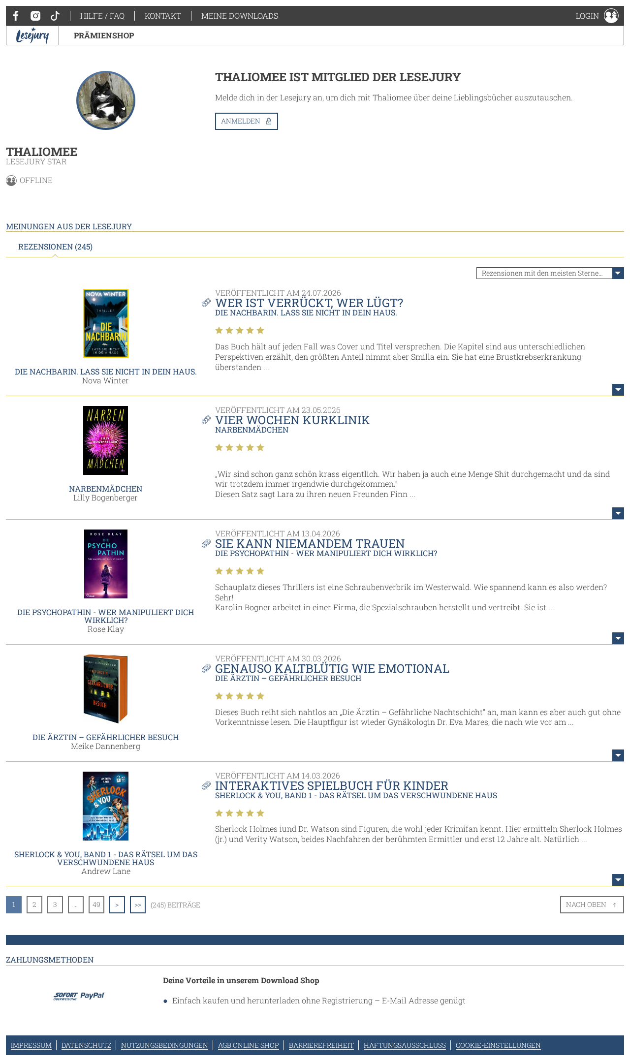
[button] (597, 16)
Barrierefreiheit (321, 1045)
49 (96, 904)
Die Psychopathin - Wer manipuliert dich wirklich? (105, 616)
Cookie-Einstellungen (498, 1045)
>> (137, 904)
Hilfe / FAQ (102, 15)
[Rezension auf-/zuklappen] (618, 390)
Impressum (31, 1045)
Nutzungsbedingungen (164, 1045)
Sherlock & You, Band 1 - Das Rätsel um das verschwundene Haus (105, 858)
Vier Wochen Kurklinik (292, 420)
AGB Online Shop (248, 1045)
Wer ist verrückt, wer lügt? (309, 303)
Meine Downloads (239, 15)
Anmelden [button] (240, 120)
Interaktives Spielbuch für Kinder (331, 785)
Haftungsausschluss (405, 1045)
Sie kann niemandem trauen (310, 543)
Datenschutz (86, 1045)
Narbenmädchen (105, 488)
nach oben (586, 904)
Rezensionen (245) (55, 246)
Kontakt (163, 15)
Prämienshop (104, 35)
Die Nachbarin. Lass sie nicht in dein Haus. (106, 371)
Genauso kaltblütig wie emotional (332, 668)
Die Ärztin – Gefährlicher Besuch (105, 737)
